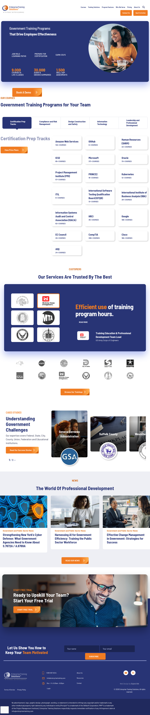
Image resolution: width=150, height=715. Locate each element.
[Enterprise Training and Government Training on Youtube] (126, 672)
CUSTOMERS (75, 269)
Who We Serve (120, 7)
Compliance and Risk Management (48, 122)
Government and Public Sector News (18, 530)
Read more (83, 322)
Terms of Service (9, 690)
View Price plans (12, 150)
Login (49, 688)
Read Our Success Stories (21, 450)
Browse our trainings (73, 392)
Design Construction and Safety (77, 122)
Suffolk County (108, 434)
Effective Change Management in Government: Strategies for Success (73, 538)
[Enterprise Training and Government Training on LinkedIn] (133, 672)
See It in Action (141, 13)
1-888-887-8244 (51, 673)
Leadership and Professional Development (132, 123)
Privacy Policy (21, 690)
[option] (75, 522)
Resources (80, 678)
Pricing (129, 7)
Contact (79, 683)
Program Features (108, 7)
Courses (83, 7)
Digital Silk (135, 683)
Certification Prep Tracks (17, 122)
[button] (20, 460)
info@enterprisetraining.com (55, 678)
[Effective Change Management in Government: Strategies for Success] (75, 512)
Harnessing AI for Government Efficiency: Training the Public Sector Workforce (21, 538)
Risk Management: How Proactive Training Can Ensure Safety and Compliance (125, 538)
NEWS (75, 480)
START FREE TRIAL (25, 609)
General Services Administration (69, 434)
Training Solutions (94, 7)
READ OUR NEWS (73, 560)
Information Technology (102, 122)
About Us (137, 7)
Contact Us (126, 13)
